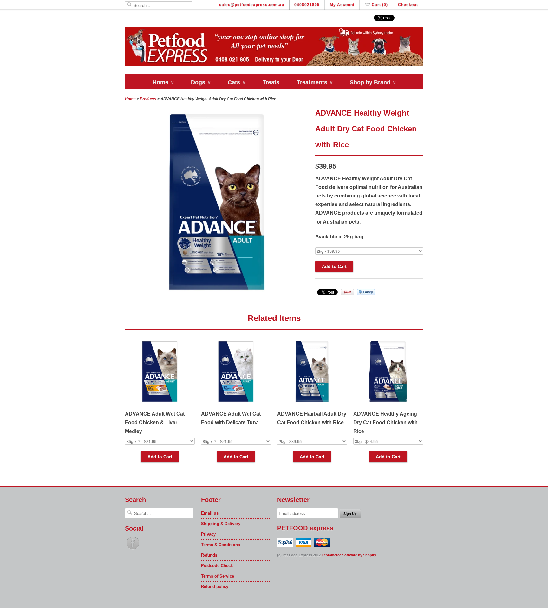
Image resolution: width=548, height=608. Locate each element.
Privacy (208, 534)
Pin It (347, 292)
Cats (236, 82)
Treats (271, 82)
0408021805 (307, 5)
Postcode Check (217, 565)
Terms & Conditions (220, 544)
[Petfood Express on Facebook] (133, 549)
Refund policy (214, 586)
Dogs (200, 82)
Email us (210, 513)
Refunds (209, 555)
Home (163, 82)
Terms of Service (217, 576)
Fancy (366, 292)
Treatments (314, 82)
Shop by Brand (372, 82)
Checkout (408, 5)
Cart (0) (380, 5)
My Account (342, 5)
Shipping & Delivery (220, 523)
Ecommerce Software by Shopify (349, 555)
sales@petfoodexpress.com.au (251, 5)
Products (148, 99)
